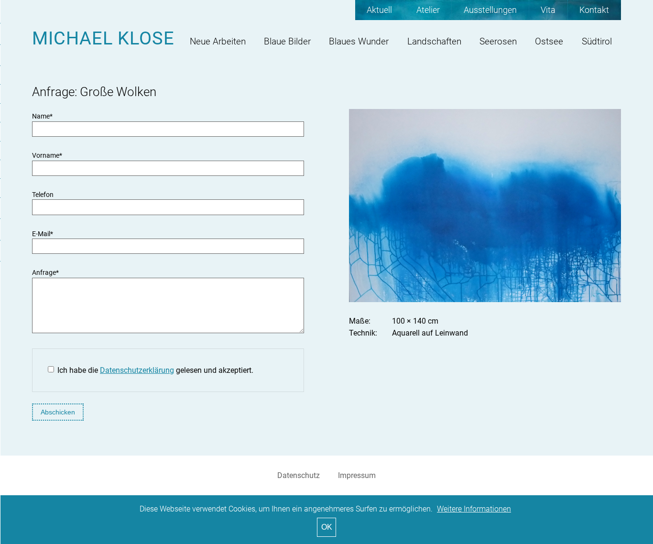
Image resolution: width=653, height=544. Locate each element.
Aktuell (379, 10)
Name (42, 116)
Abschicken (58, 412)
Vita (548, 10)
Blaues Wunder (359, 41)
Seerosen (498, 41)
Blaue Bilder (287, 41)
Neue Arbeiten (218, 41)
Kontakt (594, 10)
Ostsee (549, 41)
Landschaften (434, 41)
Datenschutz (298, 475)
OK (326, 527)
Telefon (43, 195)
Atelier (428, 10)
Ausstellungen (490, 10)
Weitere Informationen (474, 508)
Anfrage (45, 273)
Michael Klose (103, 38)
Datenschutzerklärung (137, 370)
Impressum (357, 475)
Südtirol (597, 41)
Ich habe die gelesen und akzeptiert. (155, 370)
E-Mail (42, 234)
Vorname (47, 156)
